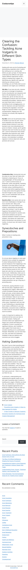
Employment (5, 535)
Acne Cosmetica (7, 498)
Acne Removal (6, 505)
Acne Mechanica (7, 503)
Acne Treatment (6, 513)
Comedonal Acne (7, 525)
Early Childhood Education (9, 530)
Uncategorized (6, 559)
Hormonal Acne (6, 542)
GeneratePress (14, 567)
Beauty (4, 517)
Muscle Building (6, 547)
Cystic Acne (5, 527)
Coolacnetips (8, 4)
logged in (12, 428)
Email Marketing (6, 532)
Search (4, 439)
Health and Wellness (8, 539)
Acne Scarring (6, 510)
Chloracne (5, 520)
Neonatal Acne (6, 549)
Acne (3, 495)
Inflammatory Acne (7, 544)
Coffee (4, 522)
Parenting (5, 554)
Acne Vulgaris (8, 405)
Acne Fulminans (6, 500)
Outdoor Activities (7, 552)
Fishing (4, 537)
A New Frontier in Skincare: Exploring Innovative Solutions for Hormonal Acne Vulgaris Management (13, 414)
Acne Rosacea (6, 508)
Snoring (4, 557)
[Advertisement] (14, 23)
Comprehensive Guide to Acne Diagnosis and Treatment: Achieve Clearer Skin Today (14, 465)
